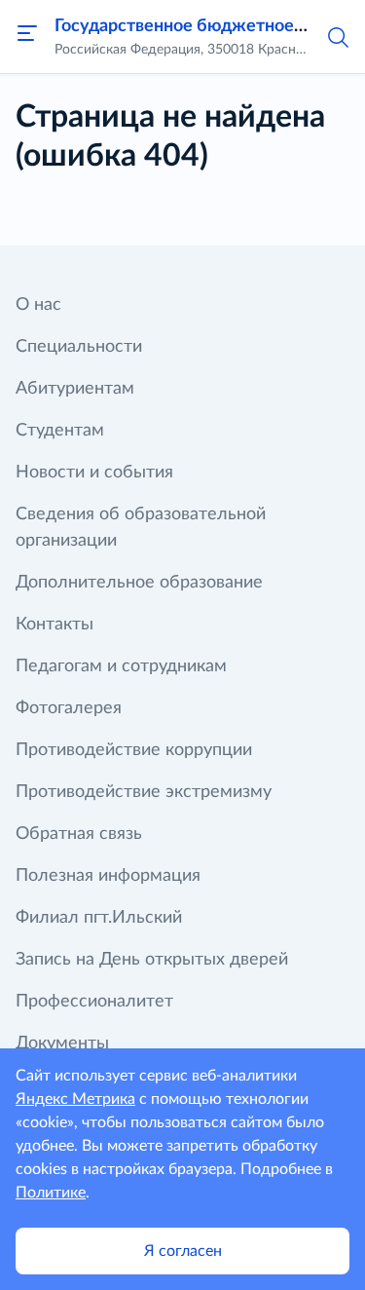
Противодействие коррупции (134, 750)
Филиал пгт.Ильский (99, 918)
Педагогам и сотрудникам (121, 666)
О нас (38, 305)
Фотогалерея (69, 708)
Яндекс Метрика (75, 1099)
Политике (51, 1192)
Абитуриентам (75, 389)
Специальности (79, 347)
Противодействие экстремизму (144, 792)
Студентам (60, 430)
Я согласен (183, 1251)
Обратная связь (79, 834)
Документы (62, 1043)
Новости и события (94, 472)
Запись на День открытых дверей (152, 959)
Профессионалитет (94, 1001)
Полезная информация (108, 876)
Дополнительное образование (139, 582)
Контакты (54, 624)
